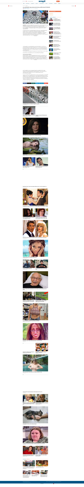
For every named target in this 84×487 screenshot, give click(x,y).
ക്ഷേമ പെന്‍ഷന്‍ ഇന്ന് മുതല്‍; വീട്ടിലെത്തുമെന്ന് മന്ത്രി (35, 475)
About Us (47, 481)
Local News (50, 3)
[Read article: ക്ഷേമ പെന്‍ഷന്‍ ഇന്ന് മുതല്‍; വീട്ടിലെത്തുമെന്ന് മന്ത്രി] (35, 472)
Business (59, 3)
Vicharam (32, 3)
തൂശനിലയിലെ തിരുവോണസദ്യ (40, 467)
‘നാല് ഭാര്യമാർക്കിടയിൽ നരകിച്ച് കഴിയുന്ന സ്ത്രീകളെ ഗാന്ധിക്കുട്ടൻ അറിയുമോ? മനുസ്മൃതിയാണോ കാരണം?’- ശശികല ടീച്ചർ (57, 58)
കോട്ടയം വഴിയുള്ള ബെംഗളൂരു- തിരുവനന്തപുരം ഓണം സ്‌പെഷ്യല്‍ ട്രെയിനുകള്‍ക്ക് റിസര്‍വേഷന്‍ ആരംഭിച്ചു (27, 476)
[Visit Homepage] (42, 1)
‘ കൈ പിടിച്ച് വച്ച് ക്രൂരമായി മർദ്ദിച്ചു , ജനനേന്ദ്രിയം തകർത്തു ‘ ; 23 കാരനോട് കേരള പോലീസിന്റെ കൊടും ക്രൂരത (29, 468)
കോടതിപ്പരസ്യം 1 (51, 13)
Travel (24, 473)
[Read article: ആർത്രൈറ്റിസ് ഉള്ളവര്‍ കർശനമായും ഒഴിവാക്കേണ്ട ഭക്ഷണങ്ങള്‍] (51, 49)
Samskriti (55, 3)
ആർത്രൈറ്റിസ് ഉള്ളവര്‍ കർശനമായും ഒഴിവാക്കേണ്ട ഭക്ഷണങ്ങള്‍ (57, 49)
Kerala (26, 5)
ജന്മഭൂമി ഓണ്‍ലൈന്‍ (26, 8)
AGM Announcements (59, 481)
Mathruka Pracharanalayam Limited (26, 481)
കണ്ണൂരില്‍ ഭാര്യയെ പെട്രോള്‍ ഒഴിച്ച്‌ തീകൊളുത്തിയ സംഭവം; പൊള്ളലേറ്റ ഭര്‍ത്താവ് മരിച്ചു (44, 476)
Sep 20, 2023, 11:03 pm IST (32, 8)
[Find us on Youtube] (26, 1)
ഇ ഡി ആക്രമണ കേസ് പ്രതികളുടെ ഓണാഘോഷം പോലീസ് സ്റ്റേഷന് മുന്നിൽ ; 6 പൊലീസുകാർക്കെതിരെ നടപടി (57, 32)
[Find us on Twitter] (25, 1)
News (25, 5)
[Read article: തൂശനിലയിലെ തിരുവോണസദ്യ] (42, 463)
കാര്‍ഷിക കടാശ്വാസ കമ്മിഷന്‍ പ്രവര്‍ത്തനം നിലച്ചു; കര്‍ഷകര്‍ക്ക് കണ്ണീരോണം (57, 53)
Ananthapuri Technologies (28, 482)
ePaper (58, 1)
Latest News (27, 3)
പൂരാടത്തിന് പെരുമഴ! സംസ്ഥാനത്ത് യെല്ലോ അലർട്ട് (57, 41)
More (46, 3)
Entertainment (42, 3)
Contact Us (49, 481)
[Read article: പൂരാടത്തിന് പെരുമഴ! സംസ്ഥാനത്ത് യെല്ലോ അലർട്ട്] (51, 41)
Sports (37, 3)
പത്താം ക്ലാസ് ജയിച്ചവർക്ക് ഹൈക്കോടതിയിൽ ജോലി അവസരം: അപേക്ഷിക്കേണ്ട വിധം (57, 28)
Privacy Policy (55, 481)
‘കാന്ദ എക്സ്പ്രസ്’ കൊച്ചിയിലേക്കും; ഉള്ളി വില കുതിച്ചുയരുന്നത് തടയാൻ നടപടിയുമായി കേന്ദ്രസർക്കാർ (57, 19)
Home (23, 5)
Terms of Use (52, 481)
